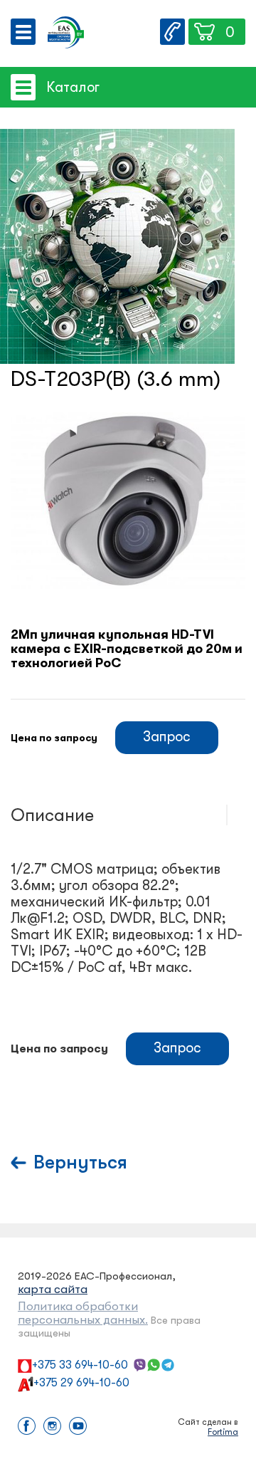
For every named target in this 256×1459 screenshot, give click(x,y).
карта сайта (52, 1289)
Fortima (223, 1432)
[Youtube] (78, 1427)
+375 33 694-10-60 (80, 1365)
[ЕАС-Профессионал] (66, 33)
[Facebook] (27, 1427)
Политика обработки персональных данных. (83, 1313)
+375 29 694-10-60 (81, 1382)
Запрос (167, 736)
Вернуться (80, 1162)
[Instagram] (52, 1427)
